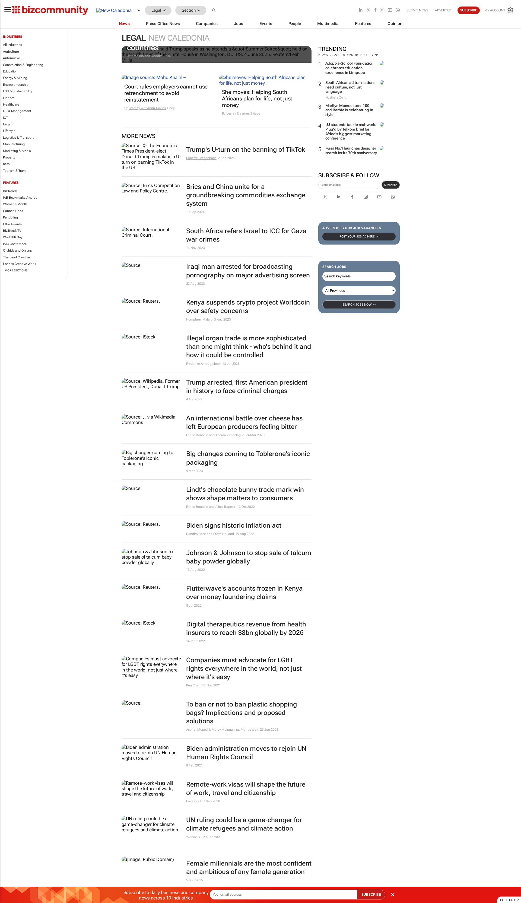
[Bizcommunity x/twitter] (368, 10)
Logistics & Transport (18, 138)
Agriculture (11, 51)
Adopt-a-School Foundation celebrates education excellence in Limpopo (349, 68)
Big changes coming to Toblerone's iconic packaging (248, 458)
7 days (334, 55)
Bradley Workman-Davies (147, 108)
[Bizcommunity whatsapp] (398, 10)
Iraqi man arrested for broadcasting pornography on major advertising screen (248, 271)
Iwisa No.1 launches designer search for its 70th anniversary (351, 150)
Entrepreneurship (15, 85)
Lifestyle (9, 131)
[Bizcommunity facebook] (375, 10)
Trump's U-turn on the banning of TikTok (245, 149)
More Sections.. (17, 270)
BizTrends (10, 191)
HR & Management (17, 111)
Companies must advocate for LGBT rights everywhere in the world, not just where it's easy (244, 668)
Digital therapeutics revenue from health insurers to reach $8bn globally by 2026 (246, 628)
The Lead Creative (16, 257)
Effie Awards (12, 224)
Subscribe (390, 184)
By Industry (364, 55)
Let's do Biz (509, 900)
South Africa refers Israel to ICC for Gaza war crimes (246, 235)
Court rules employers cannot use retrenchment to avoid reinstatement (166, 93)
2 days (323, 55)
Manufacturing (14, 144)
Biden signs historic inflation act (233, 525)
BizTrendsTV (12, 231)
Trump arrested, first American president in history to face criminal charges (246, 387)
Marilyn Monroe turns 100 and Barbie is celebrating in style (349, 110)
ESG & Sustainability (17, 91)
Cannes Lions (13, 211)
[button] (214, 10)
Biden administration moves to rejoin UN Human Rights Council (246, 753)
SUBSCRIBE (371, 894)
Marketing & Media (17, 151)
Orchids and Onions (17, 250)
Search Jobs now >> (359, 304)
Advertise (443, 10)
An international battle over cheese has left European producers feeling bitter (244, 422)
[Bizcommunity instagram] (382, 10)
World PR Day (13, 237)
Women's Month (15, 204)
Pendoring (10, 217)
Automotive (11, 58)
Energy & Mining (15, 78)
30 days (347, 55)
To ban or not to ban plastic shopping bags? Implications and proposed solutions (241, 713)
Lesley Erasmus (238, 113)
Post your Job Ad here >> (359, 236)
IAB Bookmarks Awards (20, 197)
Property (9, 157)
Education (10, 71)
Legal (7, 124)
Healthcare (11, 104)
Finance (9, 98)
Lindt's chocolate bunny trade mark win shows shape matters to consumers (245, 494)
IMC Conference (15, 244)
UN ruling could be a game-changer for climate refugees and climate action (244, 824)
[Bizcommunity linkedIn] (360, 10)
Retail (7, 164)
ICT (5, 118)
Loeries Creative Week (19, 264)
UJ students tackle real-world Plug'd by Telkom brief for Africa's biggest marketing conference (351, 131)
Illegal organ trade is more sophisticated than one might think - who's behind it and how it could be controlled (248, 346)
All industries (12, 45)
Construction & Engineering (23, 65)
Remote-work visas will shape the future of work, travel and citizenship (245, 789)
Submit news (417, 10)
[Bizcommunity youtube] (390, 10)
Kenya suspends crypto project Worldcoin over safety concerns (248, 307)
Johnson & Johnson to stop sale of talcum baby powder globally (248, 557)
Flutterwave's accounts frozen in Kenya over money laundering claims (244, 593)
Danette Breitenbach (201, 158)
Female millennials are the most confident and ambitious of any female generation (249, 868)
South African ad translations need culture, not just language (350, 87)
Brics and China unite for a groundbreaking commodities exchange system (245, 195)
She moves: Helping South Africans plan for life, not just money (257, 98)
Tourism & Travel (15, 171)
